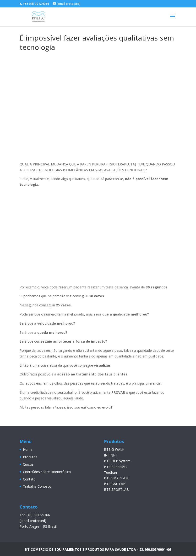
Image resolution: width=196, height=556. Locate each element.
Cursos (28, 464)
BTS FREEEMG (115, 466)
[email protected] (33, 520)
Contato (29, 479)
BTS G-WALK (114, 449)
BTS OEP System (117, 461)
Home (28, 449)
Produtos (30, 457)
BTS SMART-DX (116, 478)
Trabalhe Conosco (37, 486)
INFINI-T (110, 455)
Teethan (110, 472)
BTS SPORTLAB (116, 489)
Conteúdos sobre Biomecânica (47, 471)
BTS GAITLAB (114, 483)
